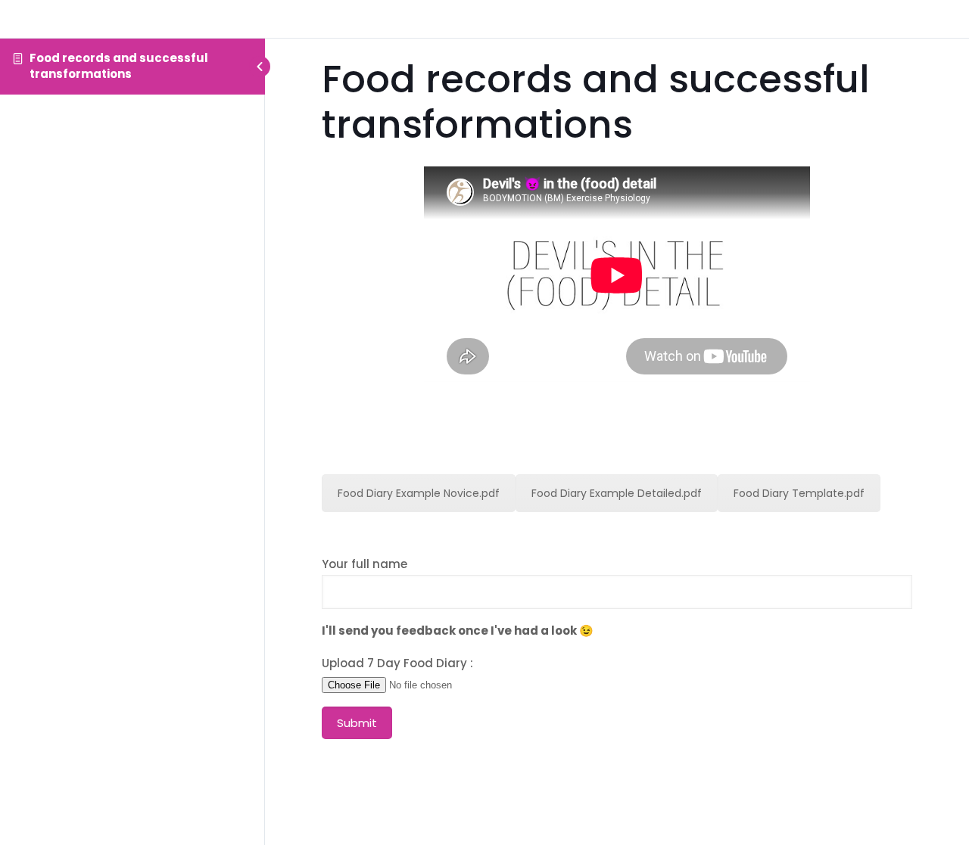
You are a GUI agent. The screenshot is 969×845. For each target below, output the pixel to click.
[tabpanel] (617, 471)
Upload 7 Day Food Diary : (397, 663)
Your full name (364, 564)
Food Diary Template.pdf (799, 493)
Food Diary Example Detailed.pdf (616, 493)
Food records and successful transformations (119, 65)
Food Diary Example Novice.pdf (419, 493)
